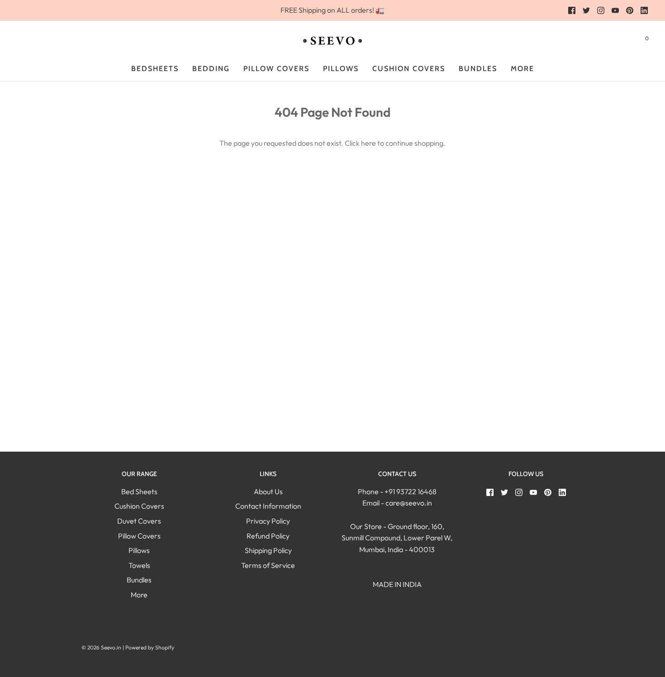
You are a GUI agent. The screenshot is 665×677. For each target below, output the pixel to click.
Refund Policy (268, 535)
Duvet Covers (139, 520)
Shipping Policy (268, 550)
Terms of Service (268, 565)
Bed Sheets (139, 491)
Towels (139, 565)
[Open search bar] (624, 40)
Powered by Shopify (149, 647)
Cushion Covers (139, 505)
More (139, 594)
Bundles (478, 68)
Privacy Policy (268, 520)
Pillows (341, 68)
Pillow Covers (276, 68)
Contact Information (268, 505)
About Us (268, 491)
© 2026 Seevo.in (101, 647)
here (368, 143)
